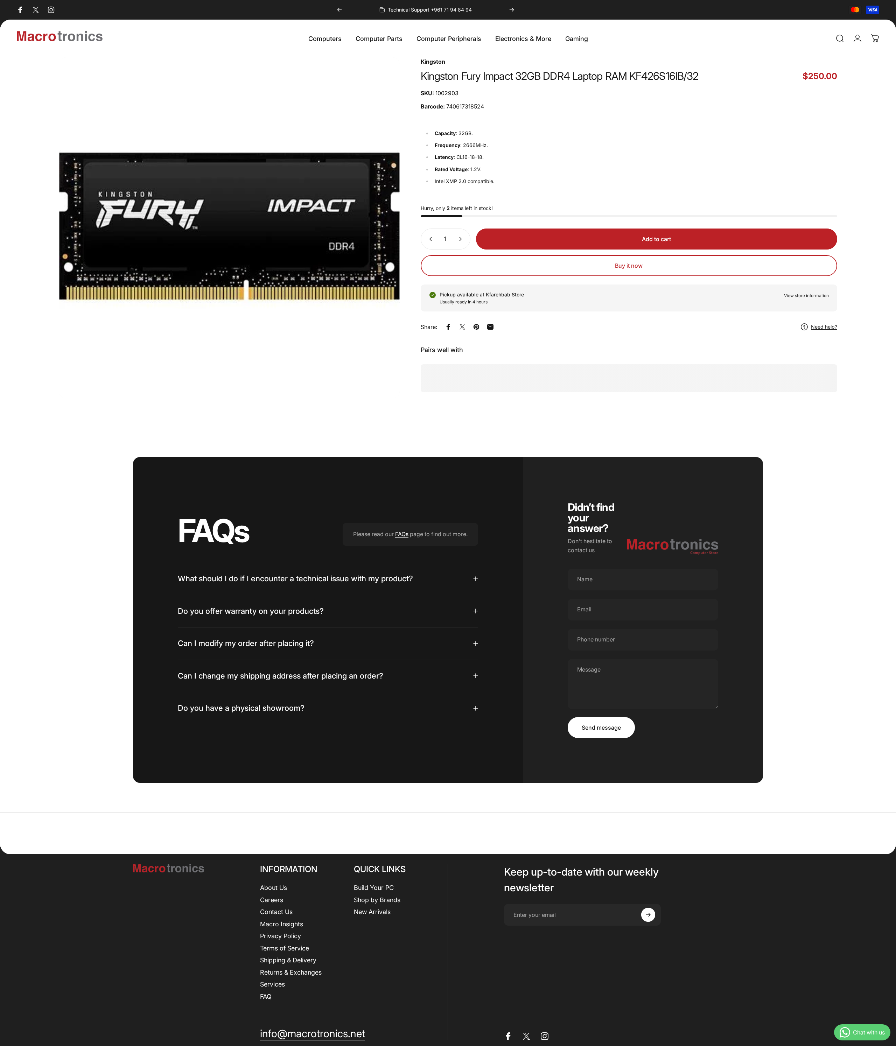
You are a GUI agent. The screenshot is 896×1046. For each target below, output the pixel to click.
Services (272, 984)
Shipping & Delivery (288, 960)
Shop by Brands (377, 900)
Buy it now (629, 265)
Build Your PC (374, 887)
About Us (273, 887)
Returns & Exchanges (291, 972)
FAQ (266, 996)
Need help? (824, 327)
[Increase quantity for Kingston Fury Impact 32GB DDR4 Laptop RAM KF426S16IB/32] (462, 239)
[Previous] (339, 10)
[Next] (511, 10)
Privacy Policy (280, 936)
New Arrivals (372, 911)
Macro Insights (281, 924)
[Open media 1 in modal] (229, 227)
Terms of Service (284, 948)
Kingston (433, 61)
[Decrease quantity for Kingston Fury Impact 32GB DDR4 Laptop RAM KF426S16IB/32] (429, 239)
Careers (271, 900)
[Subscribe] (648, 915)
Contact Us (276, 911)
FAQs (401, 534)
